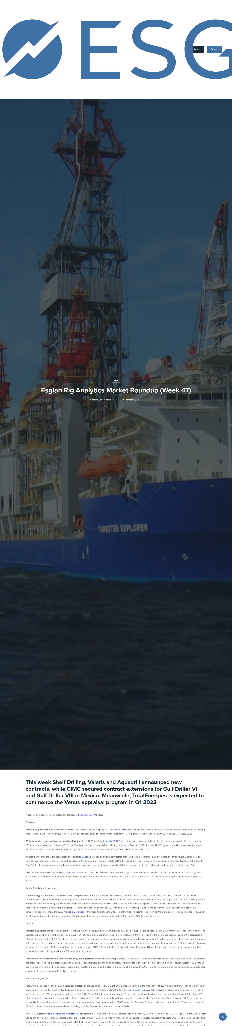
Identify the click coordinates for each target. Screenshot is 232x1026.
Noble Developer (42, 899)
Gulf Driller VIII (96, 872)
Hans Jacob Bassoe (103, 399)
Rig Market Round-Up (86, 815)
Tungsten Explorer (141, 990)
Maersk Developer (61, 899)
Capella (86, 856)
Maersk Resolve (70, 1013)
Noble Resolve (92, 1022)
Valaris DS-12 (112, 841)
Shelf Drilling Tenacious (126, 829)
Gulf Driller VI (77, 872)
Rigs (116, 380)
